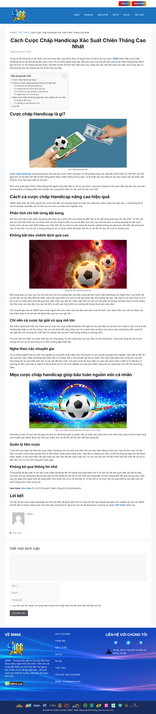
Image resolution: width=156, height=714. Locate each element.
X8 (51, 710)
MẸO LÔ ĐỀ (103, 15)
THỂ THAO (139, 15)
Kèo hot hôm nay (106, 710)
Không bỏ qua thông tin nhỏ (28, 103)
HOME (13, 32)
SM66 (76, 15)
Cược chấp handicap (20, 174)
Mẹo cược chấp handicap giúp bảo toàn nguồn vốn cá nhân (39, 97)
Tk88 (75, 710)
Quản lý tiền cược (24, 100)
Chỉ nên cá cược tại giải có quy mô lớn (32, 92)
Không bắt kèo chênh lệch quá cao (31, 89)
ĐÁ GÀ (127, 15)
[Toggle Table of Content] (63, 76)
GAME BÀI (88, 15)
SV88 (56, 710)
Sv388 (63, 710)
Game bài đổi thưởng (88, 710)
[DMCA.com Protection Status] (14, 684)
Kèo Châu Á (27, 488)
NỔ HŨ (116, 15)
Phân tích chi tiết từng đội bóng (29, 86)
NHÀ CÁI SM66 (62, 634)
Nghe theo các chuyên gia (27, 94)
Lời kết (16, 106)
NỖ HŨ (58, 654)
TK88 (69, 710)
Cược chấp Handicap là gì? (24, 80)
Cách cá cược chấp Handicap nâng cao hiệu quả (34, 83)
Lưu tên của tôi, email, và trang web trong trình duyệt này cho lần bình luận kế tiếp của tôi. (56, 605)
